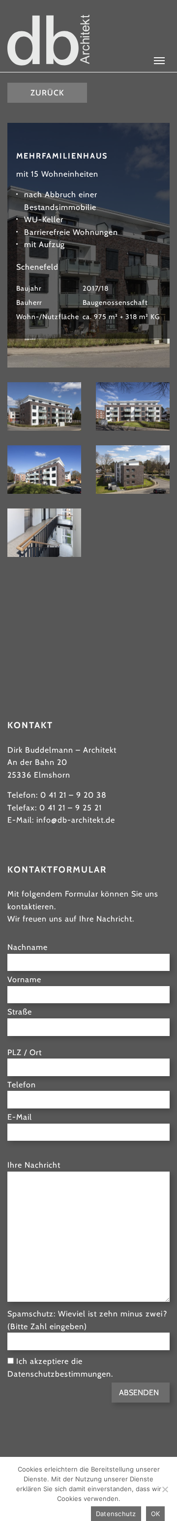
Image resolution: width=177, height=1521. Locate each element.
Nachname (27, 947)
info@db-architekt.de (75, 820)
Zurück (47, 92)
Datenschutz (116, 1514)
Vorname (24, 979)
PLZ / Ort (24, 1052)
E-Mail (19, 1117)
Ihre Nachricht (33, 1165)
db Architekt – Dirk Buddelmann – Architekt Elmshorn (48, 40)
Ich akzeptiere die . (60, 1368)
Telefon (21, 1084)
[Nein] (165, 1489)
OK (155, 1514)
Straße (19, 1011)
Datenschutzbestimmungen (59, 1374)
